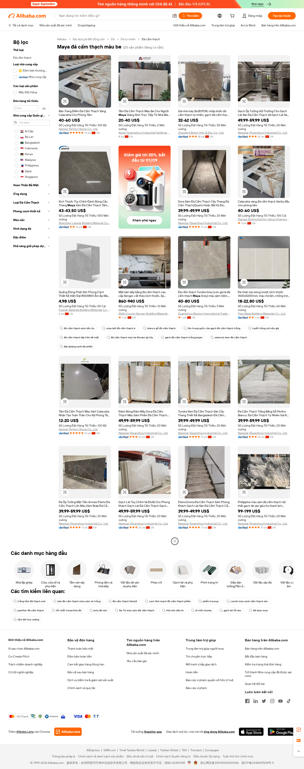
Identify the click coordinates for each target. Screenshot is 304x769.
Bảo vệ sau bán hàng (80, 672)
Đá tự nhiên (128, 39)
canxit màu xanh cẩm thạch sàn (249, 601)
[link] (298, 729)
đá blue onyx (260, 610)
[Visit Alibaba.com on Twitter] (263, 701)
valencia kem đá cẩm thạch (231, 337)
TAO (184, 750)
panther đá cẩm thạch (31, 610)
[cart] (233, 16)
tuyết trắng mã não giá (265, 328)
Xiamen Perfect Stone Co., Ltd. (78, 129)
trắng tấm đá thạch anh (31, 601)
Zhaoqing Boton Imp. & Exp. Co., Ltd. (201, 132)
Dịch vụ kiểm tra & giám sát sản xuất (90, 680)
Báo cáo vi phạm (196, 688)
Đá (113, 39)
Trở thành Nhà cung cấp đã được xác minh (268, 674)
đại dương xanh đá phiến (78, 346)
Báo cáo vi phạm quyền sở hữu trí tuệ (209, 680)
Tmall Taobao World (131, 750)
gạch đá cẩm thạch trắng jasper (184, 337)
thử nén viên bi (174, 610)
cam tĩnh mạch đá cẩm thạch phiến (170, 601)
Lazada (152, 750)
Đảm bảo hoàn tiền (79, 656)
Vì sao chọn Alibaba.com (23, 648)
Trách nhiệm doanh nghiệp (25, 664)
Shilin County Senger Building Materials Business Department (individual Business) (144, 313)
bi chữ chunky (203, 610)
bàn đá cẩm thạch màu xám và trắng (79, 601)
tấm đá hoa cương (28, 619)
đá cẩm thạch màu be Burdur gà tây (132, 337)
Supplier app (153, 731)
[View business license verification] (189, 763)
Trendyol (196, 750)
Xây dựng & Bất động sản (89, 39)
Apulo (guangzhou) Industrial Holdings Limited (144, 132)
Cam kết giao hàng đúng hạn (85, 664)
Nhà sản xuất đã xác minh (143, 653)
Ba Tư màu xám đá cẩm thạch (136, 610)
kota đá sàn (100, 610)
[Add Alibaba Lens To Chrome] (68, 732)
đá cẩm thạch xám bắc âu (79, 328)
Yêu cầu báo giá (136, 661)
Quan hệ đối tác (255, 683)
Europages (212, 750)
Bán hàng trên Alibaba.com (262, 648)
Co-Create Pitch (18, 656)
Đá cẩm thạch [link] (151, 39)
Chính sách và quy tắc (81, 688)
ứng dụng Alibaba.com (219, 731)
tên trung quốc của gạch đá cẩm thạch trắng (214, 328)
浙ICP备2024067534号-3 (257, 762)
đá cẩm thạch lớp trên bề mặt (81, 337)
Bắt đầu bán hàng (256, 656)
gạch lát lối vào (232, 610)
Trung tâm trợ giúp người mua (205, 648)
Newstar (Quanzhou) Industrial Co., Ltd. (262, 132)
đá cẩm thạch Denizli (125, 601)
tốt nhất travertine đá (68, 610)
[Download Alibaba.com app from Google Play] (282, 732)
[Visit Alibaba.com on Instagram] (272, 701)
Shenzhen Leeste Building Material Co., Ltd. (85, 223)
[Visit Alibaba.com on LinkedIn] (255, 701)
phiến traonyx (211, 601)
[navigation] (31, 291)
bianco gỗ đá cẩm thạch (161, 328)
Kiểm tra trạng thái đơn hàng (263, 664)
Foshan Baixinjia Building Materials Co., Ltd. (85, 310)
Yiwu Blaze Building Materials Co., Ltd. (262, 313)
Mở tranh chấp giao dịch (201, 664)
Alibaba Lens (25, 731)
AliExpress (93, 750)
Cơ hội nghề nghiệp (20, 672)
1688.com (109, 750)
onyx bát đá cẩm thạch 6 (120, 328)
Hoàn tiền (192, 672)
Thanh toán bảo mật (80, 648)
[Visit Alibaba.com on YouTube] (280, 701)
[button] (174, 15)
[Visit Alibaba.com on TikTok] (288, 701)
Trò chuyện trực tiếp (199, 656)
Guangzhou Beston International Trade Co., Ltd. (204, 313)
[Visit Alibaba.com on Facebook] (247, 701)
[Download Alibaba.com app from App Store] (251, 732)
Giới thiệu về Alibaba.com (25, 640)
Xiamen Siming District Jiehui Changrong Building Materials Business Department (264, 219)
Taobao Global (169, 750)
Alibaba (61, 39)
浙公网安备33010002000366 (219, 762)
